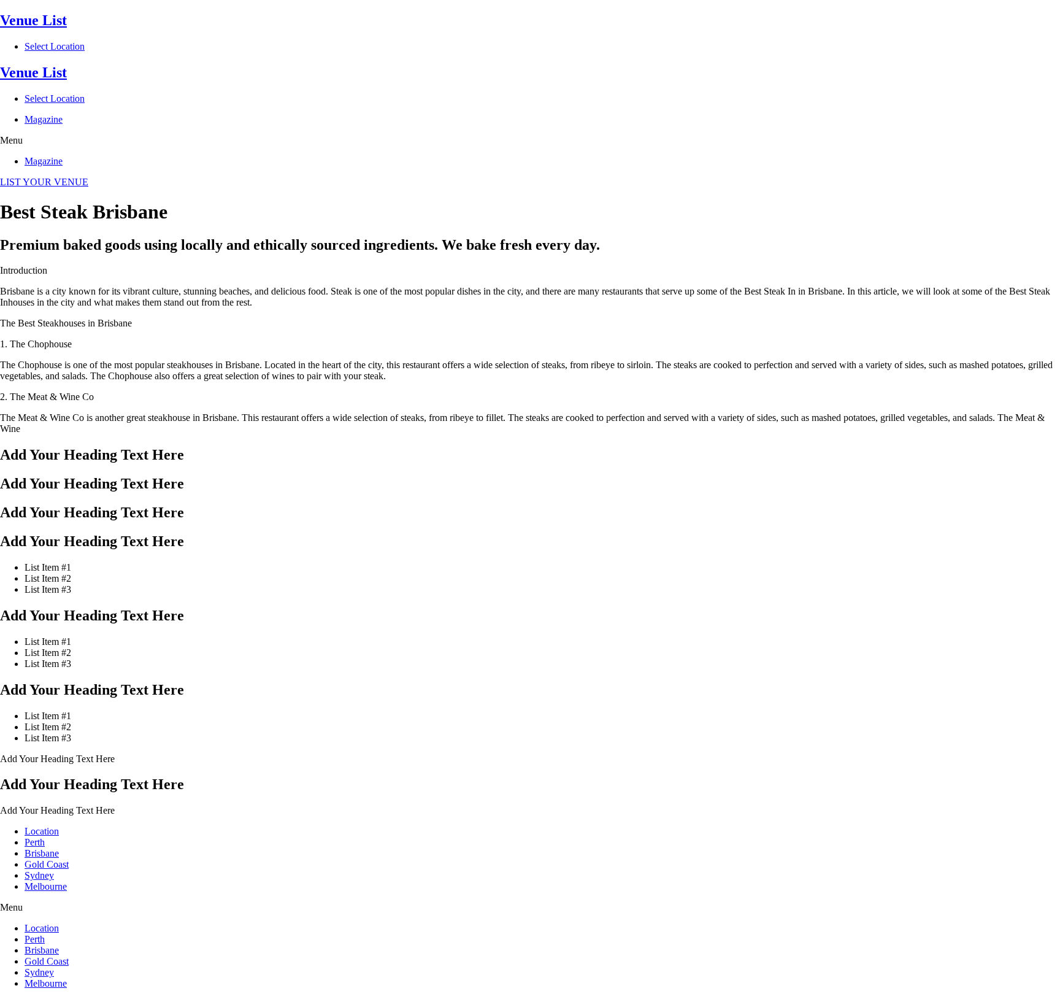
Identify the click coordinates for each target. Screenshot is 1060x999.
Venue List (33, 20)
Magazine (44, 119)
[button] (530, 140)
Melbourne (46, 886)
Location (42, 831)
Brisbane (42, 853)
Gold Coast (47, 864)
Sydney (39, 875)
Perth (35, 842)
